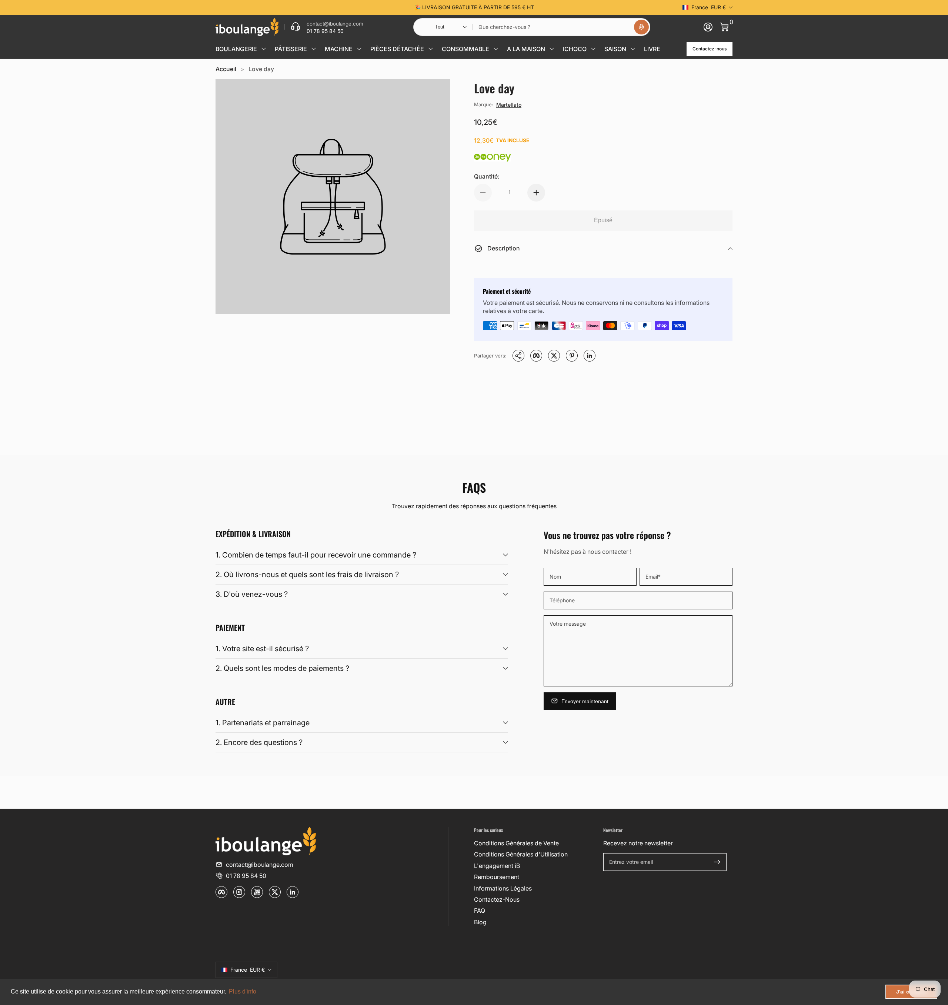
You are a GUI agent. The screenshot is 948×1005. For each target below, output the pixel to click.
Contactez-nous (709, 48)
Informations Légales (503, 888)
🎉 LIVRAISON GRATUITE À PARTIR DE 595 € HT (474, 7)
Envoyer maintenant (584, 701)
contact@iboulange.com (259, 864)
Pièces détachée (397, 49)
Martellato (508, 105)
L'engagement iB (497, 865)
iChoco (575, 49)
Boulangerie (236, 49)
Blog (480, 922)
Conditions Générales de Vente (516, 843)
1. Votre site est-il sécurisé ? (262, 648)
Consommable (465, 49)
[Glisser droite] (586, 7)
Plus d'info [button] (242, 991)
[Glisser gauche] (361, 7)
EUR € (708, 7)
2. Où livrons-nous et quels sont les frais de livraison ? (307, 574)
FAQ (479, 910)
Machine (339, 49)
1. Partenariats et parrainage (263, 722)
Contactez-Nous (497, 899)
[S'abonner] (717, 862)
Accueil (226, 69)
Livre (652, 49)
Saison (615, 49)
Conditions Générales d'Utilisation (521, 854)
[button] (641, 27)
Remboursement (496, 877)
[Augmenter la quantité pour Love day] (536, 193)
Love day (261, 69)
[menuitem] (535, 843)
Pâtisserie (291, 49)
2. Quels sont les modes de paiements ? (282, 668)
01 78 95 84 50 (246, 875)
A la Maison (526, 49)
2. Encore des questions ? (259, 742)
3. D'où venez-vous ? (252, 594)
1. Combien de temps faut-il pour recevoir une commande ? (316, 554)
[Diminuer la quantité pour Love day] (483, 193)
